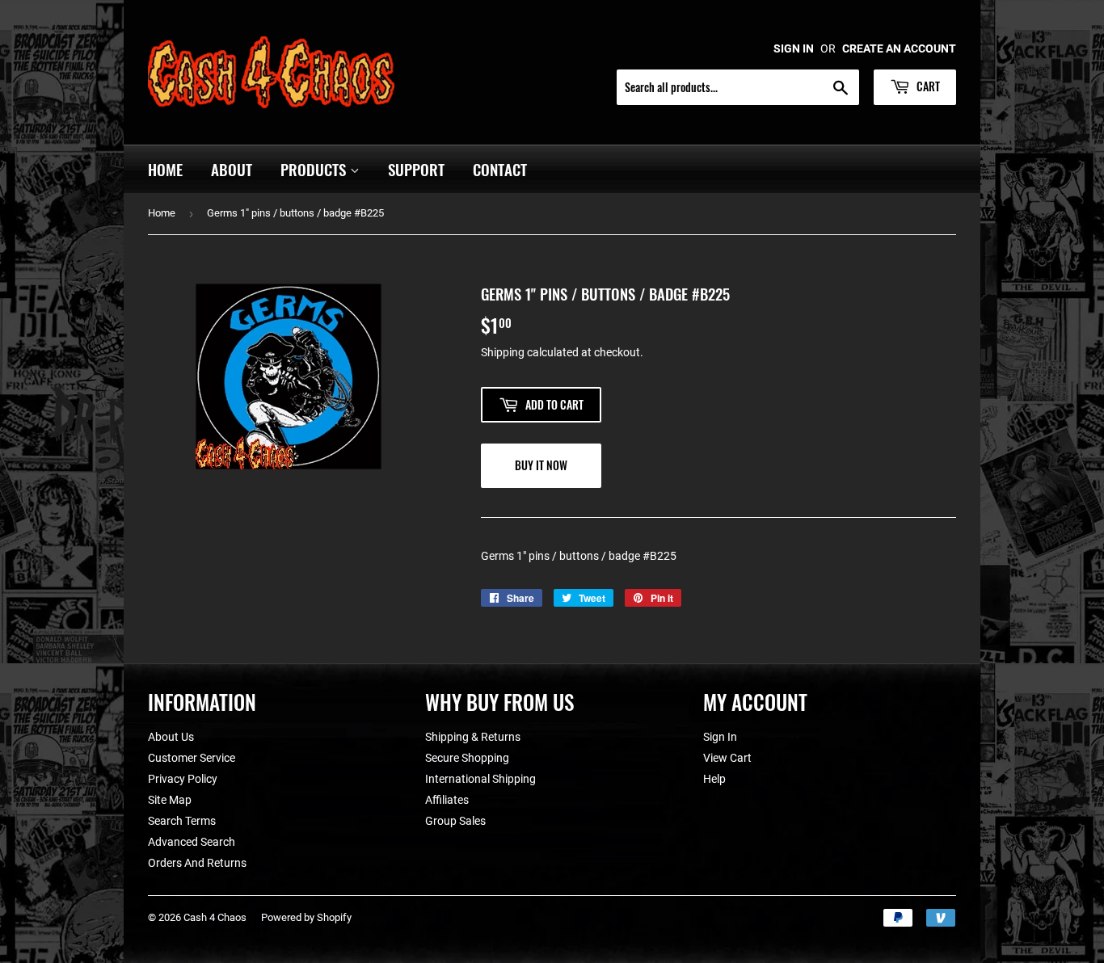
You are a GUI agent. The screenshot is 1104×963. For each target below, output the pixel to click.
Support (416, 169)
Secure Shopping (467, 757)
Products (315, 169)
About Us (171, 736)
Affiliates (447, 799)
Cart (927, 86)
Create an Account (899, 48)
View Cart (727, 757)
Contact (500, 169)
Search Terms (182, 820)
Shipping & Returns (472, 736)
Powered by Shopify (306, 917)
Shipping (503, 352)
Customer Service (191, 757)
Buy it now (541, 464)
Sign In (720, 736)
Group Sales (455, 820)
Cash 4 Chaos (215, 917)
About (231, 169)
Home (165, 169)
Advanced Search (191, 841)
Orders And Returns (197, 862)
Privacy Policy (182, 778)
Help (714, 778)
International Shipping (480, 778)
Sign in (793, 48)
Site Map (170, 799)
